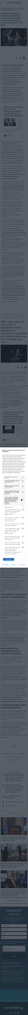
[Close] (25, 450)
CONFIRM (8, 559)
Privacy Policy (22, 564)
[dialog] (14, 507)
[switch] (22, 481)
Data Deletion (5, 564)
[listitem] (14, 477)
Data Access (14, 564)
